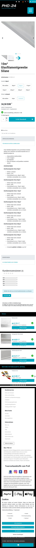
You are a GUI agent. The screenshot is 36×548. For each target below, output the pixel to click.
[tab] (18, 138)
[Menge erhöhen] (6, 118)
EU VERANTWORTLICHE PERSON (10, 262)
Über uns (7, 425)
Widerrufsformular (9, 436)
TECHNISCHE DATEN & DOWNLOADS (11, 143)
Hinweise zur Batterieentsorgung (12, 397)
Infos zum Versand (9, 392)
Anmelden (7, 416)
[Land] (23, 1)
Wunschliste (5, 130)
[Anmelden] (16, 1)
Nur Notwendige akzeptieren (18, 527)
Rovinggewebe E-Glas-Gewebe (17, 334)
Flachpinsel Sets (15, 370)
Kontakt (7, 413)
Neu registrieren (8, 418)
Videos (6, 427)
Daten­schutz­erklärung (8, 510)
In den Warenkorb (21, 119)
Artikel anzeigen (23, 327)
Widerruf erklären (9, 443)
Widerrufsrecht (8, 434)
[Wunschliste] (28, 1)
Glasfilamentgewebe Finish (17, 350)
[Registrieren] (19, 1)
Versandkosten (12, 133)
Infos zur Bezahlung (9, 395)
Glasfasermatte (14, 317)
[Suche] (25, 1)
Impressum (7, 439)
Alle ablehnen (18, 531)
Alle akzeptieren (18, 523)
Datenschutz (8, 432)
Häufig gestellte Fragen (10, 406)
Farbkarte (7, 399)
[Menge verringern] (6, 120)
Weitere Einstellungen (18, 534)
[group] (6, 322)
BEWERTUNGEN (6, 257)
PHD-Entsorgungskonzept (11, 402)
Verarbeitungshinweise (10, 404)
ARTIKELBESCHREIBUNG (8, 138)
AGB (6, 429)
